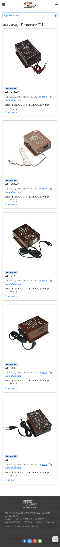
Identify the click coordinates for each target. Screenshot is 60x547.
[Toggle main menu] (3, 4)
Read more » (11, 112)
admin (44, 97)
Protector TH (11, 88)
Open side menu (12, 15)
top (55, 539)
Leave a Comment (13, 100)
